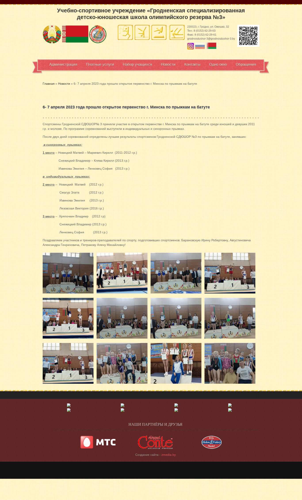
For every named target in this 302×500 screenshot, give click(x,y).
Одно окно (218, 64)
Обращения (246, 64)
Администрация (63, 64)
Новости (168, 64)
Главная (49, 83)
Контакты (192, 64)
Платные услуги (100, 64)
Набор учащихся (137, 64)
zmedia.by (168, 454)
